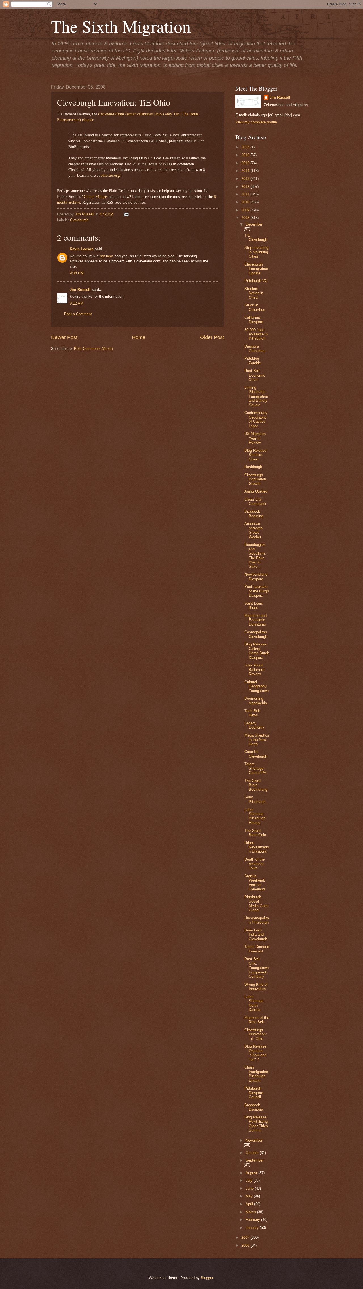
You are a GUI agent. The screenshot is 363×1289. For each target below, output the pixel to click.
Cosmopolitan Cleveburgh (255, 634)
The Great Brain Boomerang (255, 785)
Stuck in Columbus (254, 307)
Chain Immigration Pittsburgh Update (256, 1073)
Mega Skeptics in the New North (256, 739)
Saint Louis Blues (253, 605)
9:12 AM (76, 303)
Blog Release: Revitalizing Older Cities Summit (256, 1123)
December (254, 224)
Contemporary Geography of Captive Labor (255, 419)
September (254, 1160)
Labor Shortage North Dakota (253, 1003)
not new (106, 256)
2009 (245, 210)
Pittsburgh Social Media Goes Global (256, 903)
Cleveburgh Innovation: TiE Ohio (255, 1034)
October (253, 1153)
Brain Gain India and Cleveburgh (255, 934)
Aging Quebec (256, 491)
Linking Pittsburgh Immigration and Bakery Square (256, 396)
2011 (245, 194)
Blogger (207, 1278)
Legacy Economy (254, 725)
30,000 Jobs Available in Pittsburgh (256, 334)
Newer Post (64, 337)
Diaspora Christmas (254, 348)
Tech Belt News (252, 713)
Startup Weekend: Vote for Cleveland (254, 882)
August (252, 1173)
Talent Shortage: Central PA (255, 768)
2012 (245, 186)
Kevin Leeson (82, 249)
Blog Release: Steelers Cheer (255, 454)
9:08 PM (77, 273)
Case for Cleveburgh (255, 754)
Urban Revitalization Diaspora (256, 847)
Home (138, 337)
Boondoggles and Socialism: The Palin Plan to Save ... (255, 555)
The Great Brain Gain (255, 833)
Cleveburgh (79, 220)
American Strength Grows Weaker (253, 530)
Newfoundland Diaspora (255, 576)
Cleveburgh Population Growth (255, 479)
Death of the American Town (254, 863)
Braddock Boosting (253, 513)
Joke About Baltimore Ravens (254, 669)
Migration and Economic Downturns (255, 619)
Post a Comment (78, 314)
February (253, 1219)
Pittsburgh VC (255, 281)
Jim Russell (80, 289)
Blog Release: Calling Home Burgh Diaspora (256, 650)
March (251, 1212)
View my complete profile (256, 122)
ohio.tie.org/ (111, 175)
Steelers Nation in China (253, 293)
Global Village (95, 197)
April (250, 1204)
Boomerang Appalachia (255, 700)
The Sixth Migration (121, 26)
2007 (245, 1237)
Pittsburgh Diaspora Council (253, 1092)
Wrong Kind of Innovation (256, 986)
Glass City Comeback (255, 501)
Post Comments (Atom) (93, 348)
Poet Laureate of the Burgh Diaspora (256, 591)
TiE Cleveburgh (255, 237)
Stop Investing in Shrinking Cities (256, 251)
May (250, 1196)
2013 (245, 178)
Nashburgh (253, 467)
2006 (245, 1245)
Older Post (212, 337)
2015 (245, 163)
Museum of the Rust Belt (256, 1019)
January (253, 1227)
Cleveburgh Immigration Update (256, 268)
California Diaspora (253, 319)
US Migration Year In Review (255, 438)
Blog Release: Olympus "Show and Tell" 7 (255, 1052)
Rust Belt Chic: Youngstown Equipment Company (256, 968)
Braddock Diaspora (253, 1107)
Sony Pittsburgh (254, 799)
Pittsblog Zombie (252, 360)
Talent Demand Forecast (256, 949)
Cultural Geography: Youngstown (256, 686)
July (250, 1180)
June (250, 1188)
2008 (245, 218)
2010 (245, 202)
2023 (245, 147)
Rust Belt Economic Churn (254, 375)
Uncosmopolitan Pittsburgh (256, 920)
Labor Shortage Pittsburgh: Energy (255, 816)
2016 (245, 155)
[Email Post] (125, 214)
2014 (245, 171)
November (254, 1140)
